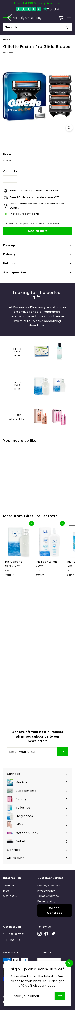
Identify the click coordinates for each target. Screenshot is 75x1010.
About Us (9, 885)
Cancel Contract (54, 910)
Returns (9, 263)
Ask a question (14, 272)
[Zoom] (69, 127)
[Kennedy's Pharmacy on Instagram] (40, 934)
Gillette (8, 52)
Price (7, 154)
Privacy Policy (46, 890)
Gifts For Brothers (41, 516)
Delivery (9, 254)
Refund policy (46, 901)
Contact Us (10, 896)
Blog (6, 890)
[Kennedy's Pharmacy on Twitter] (53, 934)
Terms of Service (48, 896)
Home (6, 39)
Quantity (10, 171)
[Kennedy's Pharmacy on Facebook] (46, 934)
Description (12, 245)
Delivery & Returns (49, 885)
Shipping (25, 223)
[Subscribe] (62, 751)
